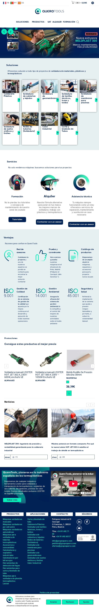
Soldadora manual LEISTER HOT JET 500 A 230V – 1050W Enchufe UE (18, 374)
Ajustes (86, 602)
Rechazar (70, 602)
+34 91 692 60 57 (63, 536)
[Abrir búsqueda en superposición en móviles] (77, 20)
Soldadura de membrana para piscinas (34, 547)
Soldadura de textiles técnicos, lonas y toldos (36, 529)
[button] (36, 382)
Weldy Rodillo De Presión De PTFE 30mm (79, 373)
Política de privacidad (49, 592)
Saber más (12, 500)
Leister (6, 584)
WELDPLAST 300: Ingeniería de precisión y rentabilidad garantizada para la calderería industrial (23, 447)
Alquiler (49, 196)
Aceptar (53, 602)
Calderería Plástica (35, 524)
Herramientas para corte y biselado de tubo (11, 570)
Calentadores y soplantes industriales (9, 552)
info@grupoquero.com (62, 541)
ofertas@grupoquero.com (64, 546)
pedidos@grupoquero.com (64, 543)
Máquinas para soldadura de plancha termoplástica (12, 578)
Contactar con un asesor (49, 222)
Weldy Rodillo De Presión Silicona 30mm (48, 373)
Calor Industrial (34, 563)
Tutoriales (17, 220)
